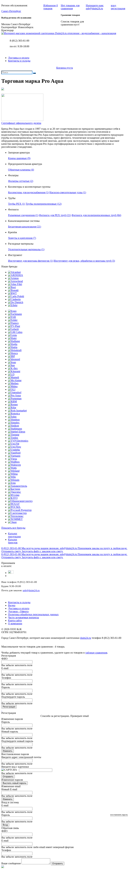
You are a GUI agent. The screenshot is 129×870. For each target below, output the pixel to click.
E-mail (4, 668)
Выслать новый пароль (14, 783)
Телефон (6, 677)
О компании (15, 623)
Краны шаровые (19, 158)
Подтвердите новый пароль (17, 741)
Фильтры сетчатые (20, 181)
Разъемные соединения (23, 215)
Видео (11, 605)
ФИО (4, 658)
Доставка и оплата (18, 57)
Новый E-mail (9, 789)
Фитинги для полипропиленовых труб (96, 215)
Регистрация (9, 706)
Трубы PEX (16, 203)
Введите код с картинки (15, 766)
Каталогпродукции (14, 535)
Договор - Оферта (18, 611)
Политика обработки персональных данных (33, 614)
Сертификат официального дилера (21, 123)
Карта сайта (15, 620)
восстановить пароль (119, 815)
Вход (5, 825)
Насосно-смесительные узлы (67, 192)
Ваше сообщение (11, 863)
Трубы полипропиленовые (43, 203)
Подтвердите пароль (13, 696)
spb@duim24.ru (31, 590)
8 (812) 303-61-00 (19, 40)
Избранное (50, 7)
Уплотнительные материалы (26, 249)
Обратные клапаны (21, 169)
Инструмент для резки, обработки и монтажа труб (84, 260)
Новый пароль (9, 731)
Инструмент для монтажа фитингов (30, 260)
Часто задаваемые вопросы (23, 617)
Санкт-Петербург (11, 11)
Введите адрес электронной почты (21, 757)
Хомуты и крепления (22, 238)
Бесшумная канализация (24, 226)
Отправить (8, 776)
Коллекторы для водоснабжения (28, 192)
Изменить (7, 751)
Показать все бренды (13, 527)
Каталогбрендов (12, 541)
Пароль (5, 687)
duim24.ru (85, 637)
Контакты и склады (19, 60)
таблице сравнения (96, 652)
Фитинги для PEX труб (55, 215)
